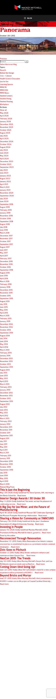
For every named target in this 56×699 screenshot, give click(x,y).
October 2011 (5, 432)
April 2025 (4, 138)
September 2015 (6, 298)
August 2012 (5, 404)
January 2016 (5, 287)
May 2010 (4, 478)
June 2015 (4, 307)
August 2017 (5, 247)
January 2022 (5, 181)
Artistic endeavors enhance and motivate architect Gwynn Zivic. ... (24, 552)
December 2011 (6, 427)
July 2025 (4, 135)
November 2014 (6, 327)
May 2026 (4, 113)
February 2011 (5, 455)
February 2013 (6, 387)
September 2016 (6, 270)
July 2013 (3, 372)
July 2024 (4, 150)
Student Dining (5, 98)
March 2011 (4, 452)
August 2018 (5, 224)
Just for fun (4, 81)
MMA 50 (3, 87)
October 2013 (5, 364)
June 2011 (3, 444)
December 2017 (6, 235)
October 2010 (5, 467)
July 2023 (4, 170)
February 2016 (6, 284)
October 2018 (5, 218)
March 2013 (4, 384)
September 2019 (6, 204)
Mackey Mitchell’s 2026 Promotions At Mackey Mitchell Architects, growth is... (25, 529)
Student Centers (6, 95)
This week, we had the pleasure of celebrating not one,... (26, 501)
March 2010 (5, 484)
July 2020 (4, 198)
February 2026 (6, 118)
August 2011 (4, 438)
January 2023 (5, 175)
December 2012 (6, 392)
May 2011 (3, 447)
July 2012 (3, 407)
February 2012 (6, 421)
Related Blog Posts (7, 487)
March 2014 (4, 350)
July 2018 (3, 227)
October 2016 (5, 267)
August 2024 (5, 147)
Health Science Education (10, 78)
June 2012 (4, 410)
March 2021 (4, 187)
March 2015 (4, 315)
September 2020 (7, 195)
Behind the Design (7, 73)
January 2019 (5, 213)
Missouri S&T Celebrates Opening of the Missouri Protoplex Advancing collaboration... (27, 511)
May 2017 (4, 253)
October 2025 (5, 130)
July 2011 (3, 441)
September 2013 (6, 367)
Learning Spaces (6, 84)
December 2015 (6, 290)
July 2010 (3, 472)
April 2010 (4, 481)
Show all (3, 110)
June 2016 (4, 275)
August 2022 (5, 178)
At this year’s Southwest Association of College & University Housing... (27, 521)
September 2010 (6, 470)
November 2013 (6, 361)
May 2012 (4, 412)
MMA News (4, 93)
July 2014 (3, 338)
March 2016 (4, 281)
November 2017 (6, 238)
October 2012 (5, 398)
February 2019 (6, 210)
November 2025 (6, 127)
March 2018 (4, 233)
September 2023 (7, 167)
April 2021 (4, 184)
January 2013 (5, 390)
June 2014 (4, 341)
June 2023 (4, 173)
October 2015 (5, 295)
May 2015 (4, 310)
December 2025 (6, 124)
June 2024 (4, 153)
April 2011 (3, 450)
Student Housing (6, 101)
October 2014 (5, 330)
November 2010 (6, 464)
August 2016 (5, 273)
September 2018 (6, 221)
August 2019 (5, 207)
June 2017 (4, 250)
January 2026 (5, 121)
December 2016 (6, 261)
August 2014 (5, 335)
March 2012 (4, 418)
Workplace (4, 104)
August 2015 (5, 301)
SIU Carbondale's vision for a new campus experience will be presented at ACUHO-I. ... (27, 569)
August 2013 (5, 370)
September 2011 (6, 435)
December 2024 (6, 141)
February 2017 (5, 258)
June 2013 (4, 375)
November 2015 (6, 293)
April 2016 (4, 278)
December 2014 (6, 324)
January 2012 (5, 424)
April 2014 (4, 347)
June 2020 (4, 201)
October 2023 (5, 164)
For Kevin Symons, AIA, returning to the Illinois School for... (27, 492)
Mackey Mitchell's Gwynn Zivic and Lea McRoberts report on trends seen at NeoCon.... (26, 561)
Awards (3, 70)
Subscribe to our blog (8, 64)
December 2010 (6, 461)
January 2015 (5, 321)
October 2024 (5, 144)
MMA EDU (4, 90)
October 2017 (5, 241)
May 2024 (4, 155)
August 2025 (5, 133)
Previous (3, 58)
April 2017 (4, 255)
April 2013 (4, 381)
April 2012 (4, 415)
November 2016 (6, 264)
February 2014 (6, 352)
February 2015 (5, 318)
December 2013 (6, 358)
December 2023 (6, 161)
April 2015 (4, 312)
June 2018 (4, 230)
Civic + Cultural (5, 76)
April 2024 (4, 158)
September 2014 (6, 332)
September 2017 (6, 244)
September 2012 (6, 401)
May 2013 (4, 378)
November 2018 (6, 215)
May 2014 (4, 344)
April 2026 (4, 115)
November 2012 (6, 395)
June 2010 (4, 475)
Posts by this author (7, 535)
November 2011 (6, 430)
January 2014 (5, 355)
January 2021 (5, 190)
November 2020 (6, 193)
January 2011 (5, 458)
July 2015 (3, 304)
